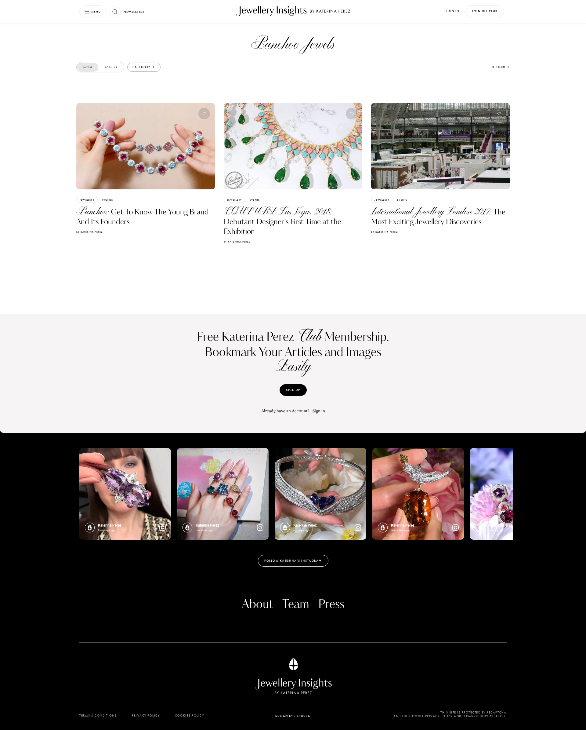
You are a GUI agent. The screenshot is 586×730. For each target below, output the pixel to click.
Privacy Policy (146, 715)
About (257, 604)
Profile (107, 199)
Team (295, 604)
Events (255, 199)
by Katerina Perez (89, 231)
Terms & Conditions (98, 715)
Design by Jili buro (293, 716)
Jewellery (87, 199)
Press (331, 604)
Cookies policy (189, 715)
